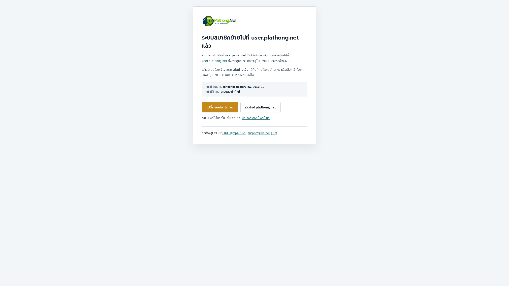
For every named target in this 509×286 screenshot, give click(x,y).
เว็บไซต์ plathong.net (260, 107)
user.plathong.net (214, 61)
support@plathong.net (262, 133)
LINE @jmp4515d (234, 133)
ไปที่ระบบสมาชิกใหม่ (219, 107)
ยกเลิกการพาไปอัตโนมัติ (256, 118)
